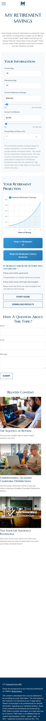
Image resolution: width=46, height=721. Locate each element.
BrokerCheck (17, 691)
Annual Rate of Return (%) (14, 131)
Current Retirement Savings (15, 92)
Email (2, 340)
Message (3, 354)
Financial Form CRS (14, 684)
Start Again (23, 297)
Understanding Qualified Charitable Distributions (16, 479)
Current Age (9, 68)
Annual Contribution (12, 112)
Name (2, 326)
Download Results (23, 304)
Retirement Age (10, 80)
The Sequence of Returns (15, 430)
